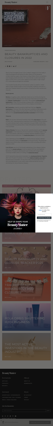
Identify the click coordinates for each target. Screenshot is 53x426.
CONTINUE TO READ (44, 217)
